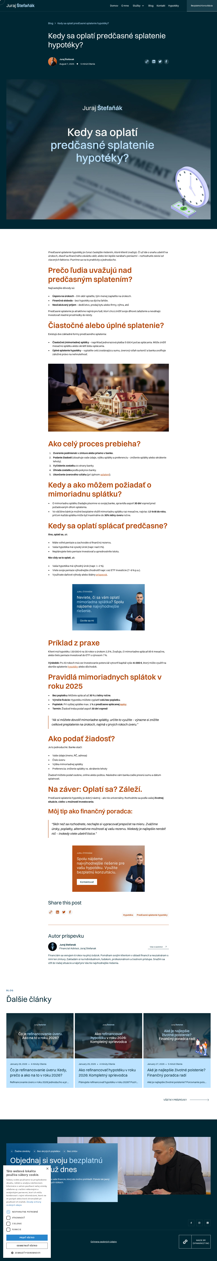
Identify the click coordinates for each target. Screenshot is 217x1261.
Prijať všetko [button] (27, 1237)
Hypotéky (173, 5)
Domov (114, 5)
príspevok (101, 574)
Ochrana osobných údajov (104, 1241)
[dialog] (27, 1211)
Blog (150, 5)
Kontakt (161, 5)
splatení (104, 474)
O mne (125, 5)
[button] (138, 6)
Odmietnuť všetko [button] (27, 1245)
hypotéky (73, 666)
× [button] (47, 1169)
